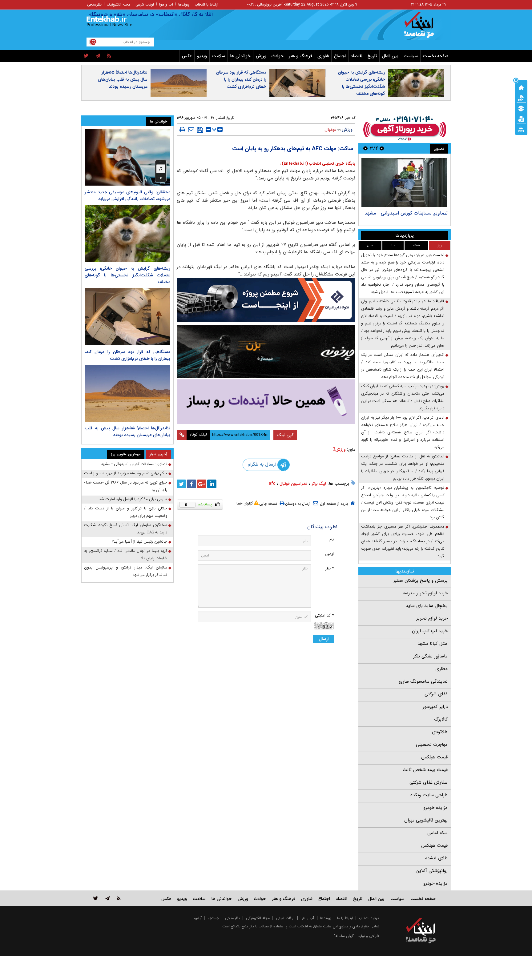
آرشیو (198, 918)
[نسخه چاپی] (182, 130)
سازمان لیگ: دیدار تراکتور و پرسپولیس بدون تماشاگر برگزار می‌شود (125, 571)
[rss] (109, 56)
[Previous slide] (382, 148)
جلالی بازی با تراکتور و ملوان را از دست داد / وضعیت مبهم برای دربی (125, 512)
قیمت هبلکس (434, 757)
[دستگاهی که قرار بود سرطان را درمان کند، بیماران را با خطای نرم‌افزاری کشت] (127, 316)
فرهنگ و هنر (300, 56)
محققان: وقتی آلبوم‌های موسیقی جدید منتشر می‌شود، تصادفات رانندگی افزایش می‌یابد (127, 195)
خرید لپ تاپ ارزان (430, 631)
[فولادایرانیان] (266, 300)
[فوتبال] (521, 108)
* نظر (329, 568)
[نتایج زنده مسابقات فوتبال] (521, 129)
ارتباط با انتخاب (206, 4)
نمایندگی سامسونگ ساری (423, 681)
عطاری (441, 669)
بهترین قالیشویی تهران (426, 820)
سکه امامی (437, 833)
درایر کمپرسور (435, 706)
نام (331, 539)
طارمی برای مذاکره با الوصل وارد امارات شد (133, 499)
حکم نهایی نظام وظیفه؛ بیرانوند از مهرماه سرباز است (125, 473)
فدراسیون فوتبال (293, 483)
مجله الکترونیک (118, 4)
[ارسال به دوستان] (191, 130)
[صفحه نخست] (521, 87)
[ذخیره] (200, 130)
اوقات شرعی (144, 4)
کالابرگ (441, 719)
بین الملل (390, 56)
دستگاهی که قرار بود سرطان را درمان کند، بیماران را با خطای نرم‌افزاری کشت (241, 79)
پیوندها (183, 4)
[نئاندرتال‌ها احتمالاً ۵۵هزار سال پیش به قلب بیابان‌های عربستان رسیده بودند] (127, 393)
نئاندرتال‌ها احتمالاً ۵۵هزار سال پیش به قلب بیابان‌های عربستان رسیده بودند (122, 79)
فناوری (323, 56)
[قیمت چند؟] (521, 97)
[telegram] (98, 56)
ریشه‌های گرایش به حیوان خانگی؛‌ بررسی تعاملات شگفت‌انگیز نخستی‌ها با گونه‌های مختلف (361, 83)
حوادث (278, 56)
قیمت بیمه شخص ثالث (425, 769)
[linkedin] (211, 484)
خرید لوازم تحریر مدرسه (425, 593)
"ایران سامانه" (344, 936)
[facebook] (191, 484)
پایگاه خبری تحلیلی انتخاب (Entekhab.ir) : (317, 163)
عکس (187, 56)
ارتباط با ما (345, 918)
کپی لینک (285, 435)
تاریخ (372, 56)
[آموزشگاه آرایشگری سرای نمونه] (266, 401)
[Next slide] (365, 148)
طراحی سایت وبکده (429, 795)
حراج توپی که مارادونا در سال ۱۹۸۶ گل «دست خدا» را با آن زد (125, 486)
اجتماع (340, 56)
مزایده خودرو (435, 807)
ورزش (261, 56)
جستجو (213, 918)
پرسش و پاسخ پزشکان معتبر (420, 580)
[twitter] (86, 56)
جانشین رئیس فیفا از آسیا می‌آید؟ (139, 541)
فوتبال (330, 129)
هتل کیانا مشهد (432, 643)
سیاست (411, 56)
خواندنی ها (240, 56)
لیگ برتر (319, 483)
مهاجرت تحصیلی (432, 744)
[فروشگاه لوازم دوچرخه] (266, 351)
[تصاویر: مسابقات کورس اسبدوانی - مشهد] (404, 182)
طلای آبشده (436, 858)
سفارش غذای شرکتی (428, 782)
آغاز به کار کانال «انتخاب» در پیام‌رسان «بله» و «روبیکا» (169, 14)
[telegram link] (107, 898)
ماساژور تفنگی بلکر (430, 656)
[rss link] (119, 898)
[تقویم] (521, 118)
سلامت (218, 56)
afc (272, 483)
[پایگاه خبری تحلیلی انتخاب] (424, 28)
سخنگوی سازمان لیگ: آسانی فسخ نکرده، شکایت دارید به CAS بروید (125, 529)
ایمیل (329, 554)
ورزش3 (339, 449)
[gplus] (201, 484)
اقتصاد (356, 56)
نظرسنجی (94, 4)
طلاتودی (440, 732)
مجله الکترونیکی (258, 918)
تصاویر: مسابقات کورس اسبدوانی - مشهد (406, 213)
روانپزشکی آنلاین (432, 870)
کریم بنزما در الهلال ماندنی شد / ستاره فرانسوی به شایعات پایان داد (125, 554)
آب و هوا (166, 4)
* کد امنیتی (324, 615)
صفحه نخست (435, 56)
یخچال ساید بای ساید (427, 605)
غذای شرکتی (436, 694)
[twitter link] (95, 898)
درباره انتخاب (369, 918)
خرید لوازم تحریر (432, 618)
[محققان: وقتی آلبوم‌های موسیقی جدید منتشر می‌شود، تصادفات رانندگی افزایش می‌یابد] (127, 157)
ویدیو (202, 56)
